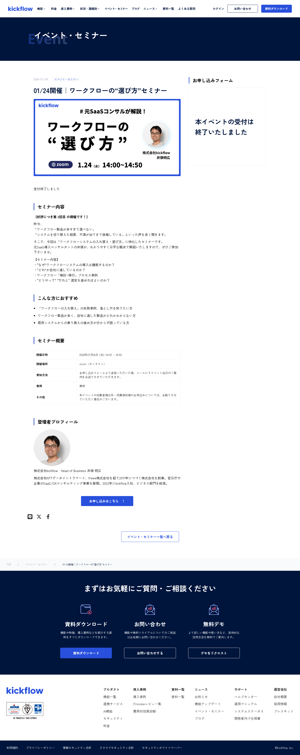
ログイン (218, 9)
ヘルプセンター (245, 696)
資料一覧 (168, 9)
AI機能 (107, 711)
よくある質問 (186, 9)
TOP (9, 564)
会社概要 (280, 696)
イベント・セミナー (116, 9)
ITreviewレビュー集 (147, 703)
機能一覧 (109, 696)
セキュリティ (113, 718)
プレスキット (283, 711)
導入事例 (139, 696)
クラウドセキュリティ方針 (117, 748)
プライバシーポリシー (40, 748)
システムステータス (249, 711)
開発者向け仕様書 (247, 718)
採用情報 (280, 703)
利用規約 (12, 748)
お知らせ (201, 696)
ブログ (135, 9)
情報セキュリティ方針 (77, 748)
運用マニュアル (245, 703)
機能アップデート (208, 703)
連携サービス (113, 703)
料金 (54, 9)
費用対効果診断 (144, 711)
